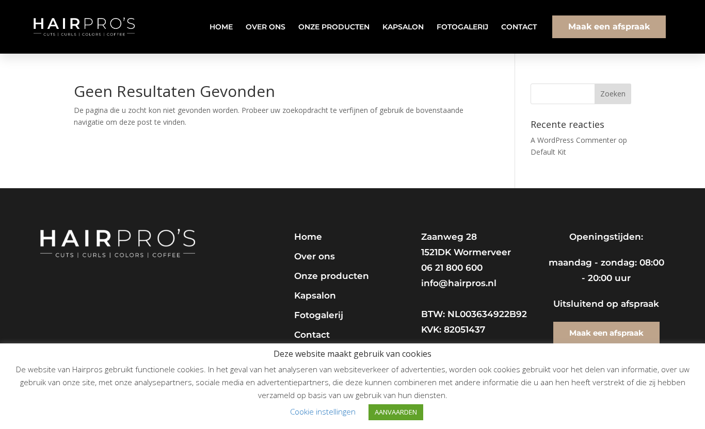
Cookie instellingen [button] (323, 411)
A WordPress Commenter (573, 140)
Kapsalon (403, 26)
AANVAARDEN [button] (396, 412)
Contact (519, 26)
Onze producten (334, 26)
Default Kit (548, 152)
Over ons (265, 26)
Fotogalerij (462, 26)
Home (221, 26)
